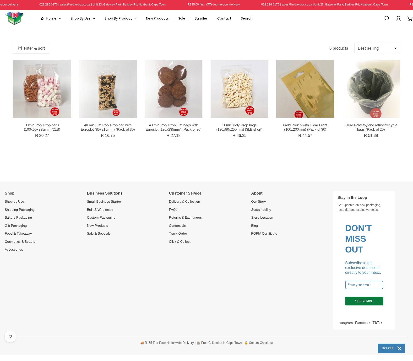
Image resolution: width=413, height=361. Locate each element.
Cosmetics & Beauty (20, 241)
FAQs (173, 209)
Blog (254, 225)
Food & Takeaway (18, 233)
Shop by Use (14, 201)
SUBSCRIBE (364, 301)
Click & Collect (179, 241)
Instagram (345, 323)
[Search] (387, 18)
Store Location (262, 217)
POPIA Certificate (264, 233)
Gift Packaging (16, 225)
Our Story (258, 201)
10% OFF (387, 348)
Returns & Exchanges (185, 217)
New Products (97, 225)
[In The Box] (14, 18)
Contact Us (177, 225)
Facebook (362, 323)
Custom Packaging (101, 217)
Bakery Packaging (18, 217)
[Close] (399, 348)
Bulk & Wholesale (100, 209)
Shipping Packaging (20, 209)
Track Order (178, 233)
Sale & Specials (98, 233)
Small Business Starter (104, 201)
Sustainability (261, 209)
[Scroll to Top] (404, 335)
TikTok (377, 323)
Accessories (14, 249)
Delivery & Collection (184, 201)
